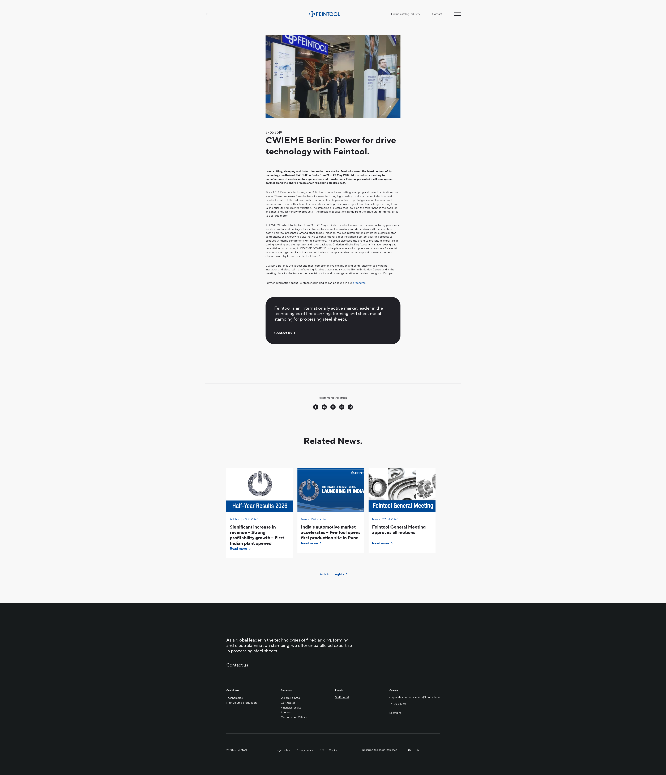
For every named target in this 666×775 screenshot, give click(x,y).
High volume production (241, 703)
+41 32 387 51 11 (399, 703)
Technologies (234, 698)
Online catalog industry (405, 14)
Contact (437, 14)
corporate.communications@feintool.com (414, 697)
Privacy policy (304, 750)
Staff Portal (342, 697)
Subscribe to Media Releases (379, 750)
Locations (395, 712)
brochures (359, 283)
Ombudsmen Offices (294, 717)
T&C (321, 750)
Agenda (286, 712)
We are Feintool (291, 698)
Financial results (291, 707)
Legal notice (283, 750)
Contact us (283, 333)
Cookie (333, 750)
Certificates (288, 703)
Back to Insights (331, 574)
